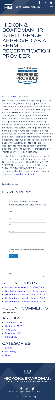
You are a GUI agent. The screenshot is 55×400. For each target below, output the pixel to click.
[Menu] (51, 7)
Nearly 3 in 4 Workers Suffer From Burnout (26, 287)
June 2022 (10, 329)
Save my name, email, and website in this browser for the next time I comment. (26, 250)
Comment (12, 231)
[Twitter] (51, 2)
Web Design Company (26, 396)
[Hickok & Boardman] (23, 8)
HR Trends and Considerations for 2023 (25, 294)
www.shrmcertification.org (27, 174)
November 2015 (13, 333)
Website (11, 225)
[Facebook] (21, 388)
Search (10, 273)
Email (10, 218)
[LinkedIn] (45, 2)
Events (8, 348)
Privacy (39, 391)
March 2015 (11, 336)
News (16, 184)
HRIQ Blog (10, 351)
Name (10, 211)
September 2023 (13, 322)
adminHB (14, 96)
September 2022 (13, 326)
